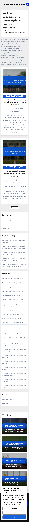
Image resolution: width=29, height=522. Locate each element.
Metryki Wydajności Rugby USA (11, 310)
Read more (14, 208)
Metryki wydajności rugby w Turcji (12, 318)
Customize (14, 508)
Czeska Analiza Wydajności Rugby (12, 300)
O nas (3, 224)
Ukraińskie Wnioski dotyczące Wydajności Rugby (13, 461)
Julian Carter (11, 109)
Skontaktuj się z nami (8, 220)
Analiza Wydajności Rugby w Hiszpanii (14, 287)
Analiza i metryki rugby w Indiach (12, 278)
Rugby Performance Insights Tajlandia (14, 333)
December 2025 (7, 399)
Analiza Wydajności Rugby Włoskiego (13, 295)
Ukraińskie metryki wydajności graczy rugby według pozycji (13, 466)
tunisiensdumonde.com (14, 5)
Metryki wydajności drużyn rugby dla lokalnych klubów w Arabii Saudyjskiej (13, 449)
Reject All (14, 513)
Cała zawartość (7, 228)
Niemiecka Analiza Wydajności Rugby (13, 323)
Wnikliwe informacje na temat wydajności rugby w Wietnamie (14, 96)
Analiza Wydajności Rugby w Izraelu (13, 291)
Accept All (14, 517)
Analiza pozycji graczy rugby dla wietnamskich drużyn (14, 173)
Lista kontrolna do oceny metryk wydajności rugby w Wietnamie (14, 102)
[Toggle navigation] (2, 4)
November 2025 (7, 403)
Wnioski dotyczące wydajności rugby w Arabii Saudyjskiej (14, 444)
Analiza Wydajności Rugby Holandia (13, 283)
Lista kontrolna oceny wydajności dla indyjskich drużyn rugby (13, 484)
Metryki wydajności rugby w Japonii (13, 314)
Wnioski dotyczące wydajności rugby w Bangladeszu (14, 426)
